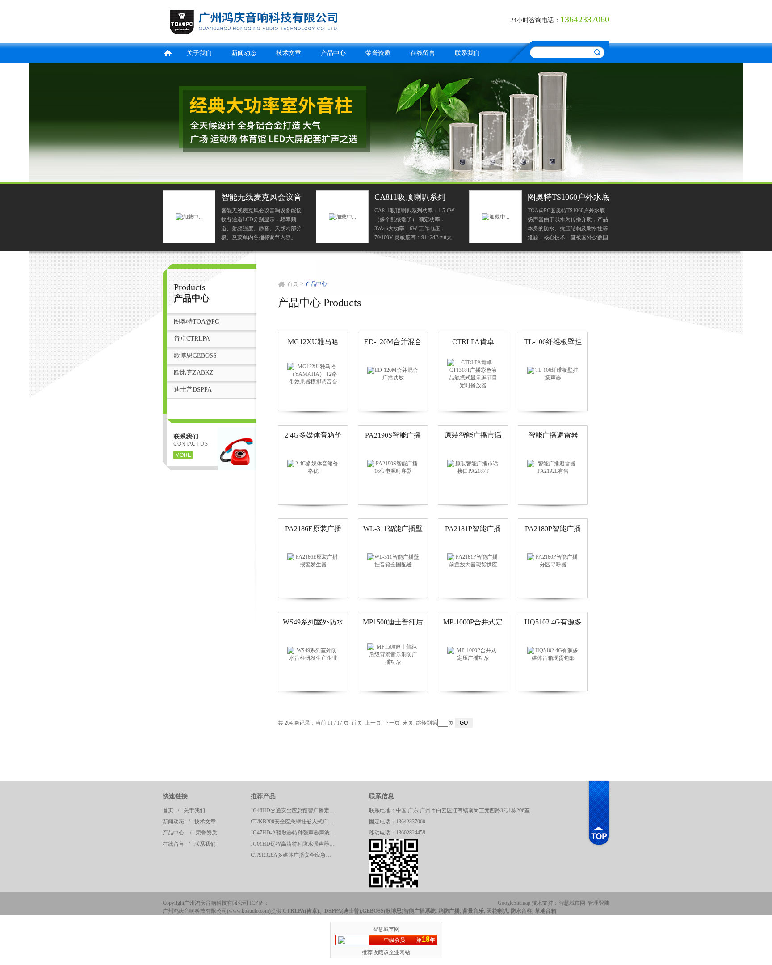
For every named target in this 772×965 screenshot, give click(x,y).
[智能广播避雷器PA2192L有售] (553, 467)
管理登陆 (598, 903)
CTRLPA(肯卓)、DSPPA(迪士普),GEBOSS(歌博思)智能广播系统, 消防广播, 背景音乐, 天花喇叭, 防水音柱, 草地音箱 (419, 911)
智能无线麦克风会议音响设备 (261, 198)
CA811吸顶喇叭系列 (409, 197)
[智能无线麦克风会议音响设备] (189, 216)
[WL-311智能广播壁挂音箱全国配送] (393, 560)
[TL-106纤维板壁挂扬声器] (553, 374)
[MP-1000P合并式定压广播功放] (473, 654)
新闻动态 (243, 53)
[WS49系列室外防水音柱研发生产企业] (313, 654)
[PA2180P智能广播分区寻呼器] (553, 560)
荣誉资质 (377, 53)
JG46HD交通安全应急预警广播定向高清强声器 (295, 810)
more (183, 455)
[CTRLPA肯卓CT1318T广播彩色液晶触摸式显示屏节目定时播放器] (473, 374)
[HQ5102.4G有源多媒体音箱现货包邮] (553, 654)
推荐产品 (263, 796)
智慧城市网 (571, 903)
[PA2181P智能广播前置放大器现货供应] (473, 560)
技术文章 (288, 53)
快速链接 (175, 796)
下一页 (392, 723)
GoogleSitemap (514, 903)
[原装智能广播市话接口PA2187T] (473, 467)
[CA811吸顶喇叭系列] (342, 216)
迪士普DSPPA (193, 389)
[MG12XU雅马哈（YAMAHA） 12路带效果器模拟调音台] (313, 374)
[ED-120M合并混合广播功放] (393, 374)
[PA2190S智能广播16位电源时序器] (393, 467)
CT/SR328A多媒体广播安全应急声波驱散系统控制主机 (295, 855)
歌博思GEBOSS (195, 355)
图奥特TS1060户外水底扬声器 (568, 198)
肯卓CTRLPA (192, 338)
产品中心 (333, 53)
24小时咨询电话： (535, 20)
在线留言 (422, 53)
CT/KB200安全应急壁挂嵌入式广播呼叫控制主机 (295, 821)
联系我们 (467, 53)
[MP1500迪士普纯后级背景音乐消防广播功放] (393, 654)
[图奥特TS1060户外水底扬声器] (495, 216)
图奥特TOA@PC (196, 321)
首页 (167, 52)
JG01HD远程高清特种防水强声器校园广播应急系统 (295, 844)
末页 (408, 723)
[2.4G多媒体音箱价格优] (313, 467)
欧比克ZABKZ (194, 372)
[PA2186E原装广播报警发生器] (313, 560)
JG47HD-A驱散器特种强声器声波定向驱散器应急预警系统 (295, 833)
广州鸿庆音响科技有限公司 (272, 20)
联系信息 (381, 796)
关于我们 (199, 53)
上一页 (373, 723)
